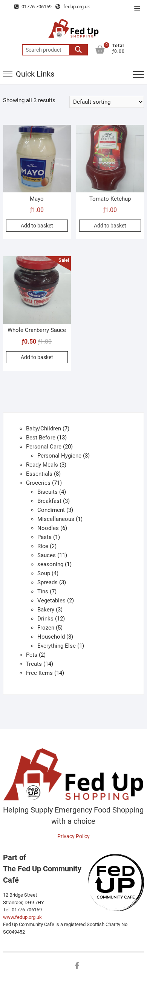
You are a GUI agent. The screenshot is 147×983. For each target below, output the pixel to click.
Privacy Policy (73, 836)
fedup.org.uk (76, 6)
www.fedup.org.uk (22, 917)
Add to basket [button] (37, 226)
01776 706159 (36, 6)
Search (78, 49)
